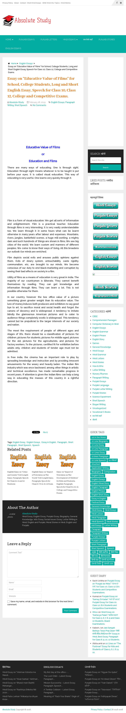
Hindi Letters (98, 358)
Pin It (45, 432)
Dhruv (95, 612)
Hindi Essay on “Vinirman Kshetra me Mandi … (19, 673)
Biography (96, 472)
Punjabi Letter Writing (102, 389)
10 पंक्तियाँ (113, 460)
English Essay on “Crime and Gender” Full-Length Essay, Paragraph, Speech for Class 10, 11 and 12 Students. (17, 478)
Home (8, 39)
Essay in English (48, 442)
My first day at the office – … (56, 672)
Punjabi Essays (26, 39)
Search (105, 167)
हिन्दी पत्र (95, 560)
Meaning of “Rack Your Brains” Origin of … (62, 696)
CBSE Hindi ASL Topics (51, 3)
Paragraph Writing (100, 377)
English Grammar (100, 332)
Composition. (110, 472)
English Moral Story (100, 483)
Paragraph (62, 442)
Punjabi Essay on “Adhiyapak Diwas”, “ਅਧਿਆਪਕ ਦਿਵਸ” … (101, 698)
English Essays (13, 48)
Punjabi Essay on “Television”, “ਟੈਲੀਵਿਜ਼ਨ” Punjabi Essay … (103, 691)
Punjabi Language (100, 385)
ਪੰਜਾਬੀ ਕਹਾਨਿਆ (107, 560)
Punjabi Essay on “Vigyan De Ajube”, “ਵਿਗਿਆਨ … (101, 673)
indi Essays (97, 525)
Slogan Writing (99, 404)
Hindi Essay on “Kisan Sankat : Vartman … (20, 679)
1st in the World (99, 437)
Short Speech (21, 105)
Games (95, 343)
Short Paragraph (99, 544)
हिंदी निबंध (114, 552)
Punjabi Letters (49, 39)
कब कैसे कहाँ (88, 39)
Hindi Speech (98, 521)
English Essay (19, 442)
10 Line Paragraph (100, 449)
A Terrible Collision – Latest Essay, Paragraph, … (59, 691)
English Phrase (99, 335)
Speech (35, 445)
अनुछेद (94, 552)
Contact (23, 3)
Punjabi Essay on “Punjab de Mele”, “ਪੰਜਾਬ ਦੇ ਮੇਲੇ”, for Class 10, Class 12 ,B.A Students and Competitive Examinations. (106, 587)
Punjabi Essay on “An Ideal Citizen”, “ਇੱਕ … (103, 679)
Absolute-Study (16, 102)
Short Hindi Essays (34, 3)
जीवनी (94, 420)
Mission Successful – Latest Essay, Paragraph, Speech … (59, 684)
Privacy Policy (7, 3)
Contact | (108, 710)
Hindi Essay (97, 510)
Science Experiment (101, 397)
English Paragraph (100, 487)
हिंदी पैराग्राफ (105, 556)
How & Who (97, 366)
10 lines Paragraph (100, 456)
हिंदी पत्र (95, 556)
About (16, 3)
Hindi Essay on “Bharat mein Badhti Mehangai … (18, 684)
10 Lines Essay (98, 452)
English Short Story (100, 495)
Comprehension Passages (104, 320)
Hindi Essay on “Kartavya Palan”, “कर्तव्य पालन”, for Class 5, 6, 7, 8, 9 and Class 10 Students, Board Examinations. (106, 618)
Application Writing (100, 468)
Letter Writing (98, 370)
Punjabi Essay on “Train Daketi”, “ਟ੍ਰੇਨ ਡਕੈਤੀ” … (101, 684)
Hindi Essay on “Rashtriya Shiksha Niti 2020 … (19, 691)
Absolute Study (8, 710)
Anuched (96, 464)
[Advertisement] (43, 126)
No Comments (39, 105)
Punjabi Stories (107, 39)
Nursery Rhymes (100, 374)
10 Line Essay (98, 445)
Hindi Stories (65, 3)
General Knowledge (101, 347)
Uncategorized (99, 408)
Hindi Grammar (99, 354)
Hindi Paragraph (99, 518)
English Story (98, 339)
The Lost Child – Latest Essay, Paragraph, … (57, 677)
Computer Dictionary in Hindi (105, 324)
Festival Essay (98, 502)
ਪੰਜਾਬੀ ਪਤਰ (108, 563)
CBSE (95, 316)
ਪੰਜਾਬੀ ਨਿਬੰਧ (96, 563)
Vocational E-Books (101, 412)
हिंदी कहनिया (103, 552)
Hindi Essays (69, 39)
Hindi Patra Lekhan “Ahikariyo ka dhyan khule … (20, 698)
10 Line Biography (100, 441)
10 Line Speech (99, 460)
